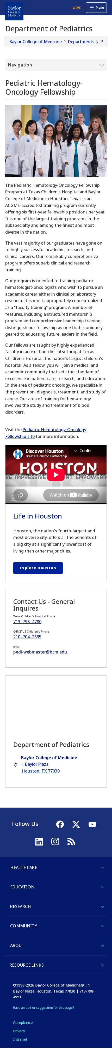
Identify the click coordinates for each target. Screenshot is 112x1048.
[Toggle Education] (102, 887)
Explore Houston (38, 567)
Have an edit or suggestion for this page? (43, 1007)
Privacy (19, 1030)
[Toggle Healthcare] (102, 867)
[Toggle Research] (102, 907)
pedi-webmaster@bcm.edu (40, 652)
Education (22, 887)
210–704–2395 (27, 637)
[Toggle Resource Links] (102, 965)
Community (23, 926)
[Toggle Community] (102, 926)
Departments (81, 41)
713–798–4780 (27, 621)
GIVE (77, 7)
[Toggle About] (102, 946)
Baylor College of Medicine (35, 41)
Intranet (20, 1039)
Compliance (23, 1022)
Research (20, 906)
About (17, 945)
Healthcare (23, 867)
